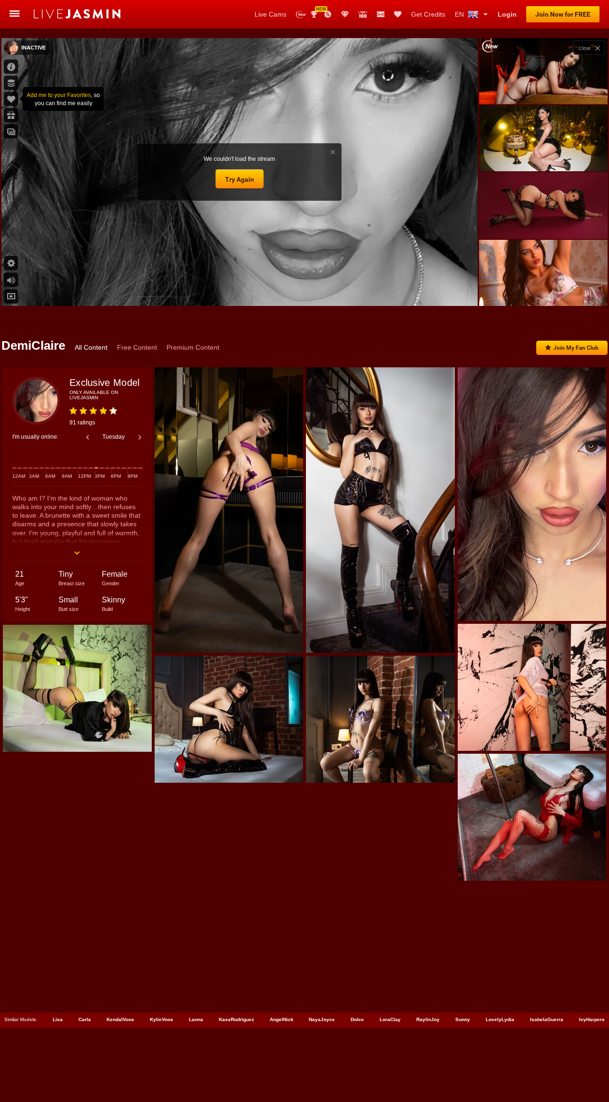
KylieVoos (161, 1019)
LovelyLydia (500, 1019)
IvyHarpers (592, 1019)
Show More (543, 289)
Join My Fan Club (576, 347)
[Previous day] (87, 437)
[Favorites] (398, 14)
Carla (85, 1019)
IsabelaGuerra (546, 1019)
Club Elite (345, 14)
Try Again (239, 179)
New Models (301, 15)
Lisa (58, 1019)
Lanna (196, 1019)
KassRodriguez (236, 1019)
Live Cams (270, 14)
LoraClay (390, 1019)
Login (507, 14)
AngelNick (282, 1019)
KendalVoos (120, 1019)
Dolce (357, 1019)
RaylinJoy (428, 1019)
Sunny (462, 1019)
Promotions (328, 14)
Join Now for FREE (562, 14)
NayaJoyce (322, 1019)
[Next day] (140, 437)
